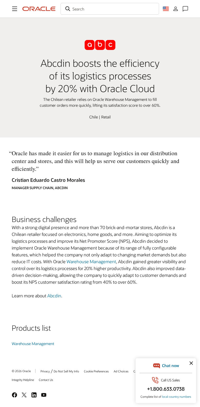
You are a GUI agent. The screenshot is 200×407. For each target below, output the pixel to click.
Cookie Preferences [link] (96, 371)
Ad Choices (121, 371)
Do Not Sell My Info (66, 371)
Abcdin (54, 296)
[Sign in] (176, 9)
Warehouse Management (91, 261)
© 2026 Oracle (21, 371)
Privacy (45, 371)
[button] (15, 9)
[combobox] (109, 9)
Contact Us (46, 380)
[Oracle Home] (39, 9)
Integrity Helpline (23, 380)
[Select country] (166, 9)
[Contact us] (185, 9)
